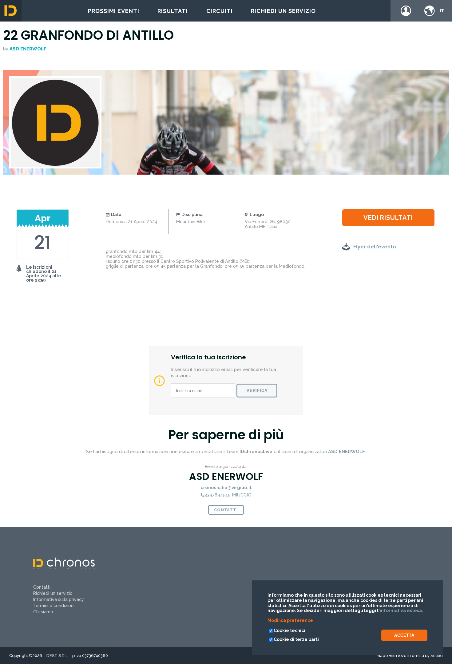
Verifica (257, 390)
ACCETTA (404, 635)
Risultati (172, 11)
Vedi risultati (388, 217)
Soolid (436, 655)
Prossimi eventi (113, 11)
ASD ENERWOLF (28, 49)
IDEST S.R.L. (57, 655)
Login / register (406, 11)
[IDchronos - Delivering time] (64, 568)
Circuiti (219, 11)
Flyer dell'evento (374, 247)
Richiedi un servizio (283, 11)
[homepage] (11, 11)
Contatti (226, 510)
